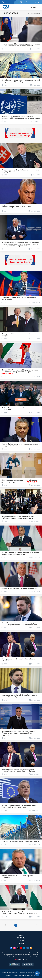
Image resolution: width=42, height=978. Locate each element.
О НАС (21, 935)
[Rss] (31, 948)
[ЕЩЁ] (39, 7)
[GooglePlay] (14, 965)
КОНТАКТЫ (21, 938)
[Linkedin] (27, 948)
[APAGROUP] (21, 959)
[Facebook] (11, 948)
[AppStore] (28, 965)
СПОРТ (33, 7)
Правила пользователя (9, 972)
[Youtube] (21, 948)
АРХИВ (21, 940)
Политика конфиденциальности (29, 972)
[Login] (39, 2)
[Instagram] (14, 948)
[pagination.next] (36, 925)
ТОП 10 (21, 943)
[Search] (34, 2)
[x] (18, 948)
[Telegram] (24, 948)
